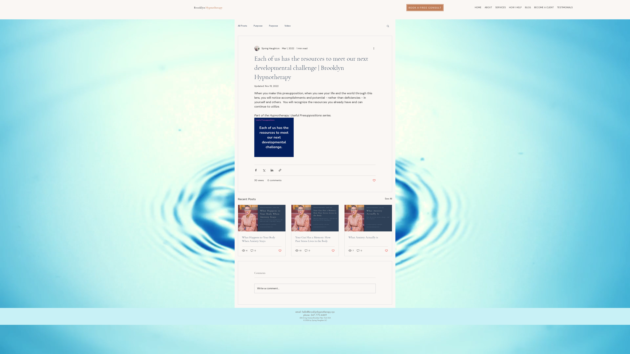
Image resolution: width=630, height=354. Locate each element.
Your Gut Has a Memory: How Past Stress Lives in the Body (313, 239)
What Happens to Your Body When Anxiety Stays (258, 239)
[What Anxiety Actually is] (368, 218)
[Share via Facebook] (255, 170)
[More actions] (374, 48)
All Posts (242, 25)
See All (388, 198)
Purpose (258, 25)
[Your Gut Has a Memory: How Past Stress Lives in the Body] (315, 218)
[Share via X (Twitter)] (263, 170)
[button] (387, 26)
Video (287, 25)
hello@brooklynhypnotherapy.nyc (318, 311)
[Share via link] (280, 170)
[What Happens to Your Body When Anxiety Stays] (261, 218)
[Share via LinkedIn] (271, 170)
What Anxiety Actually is (363, 237)
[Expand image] (274, 137)
